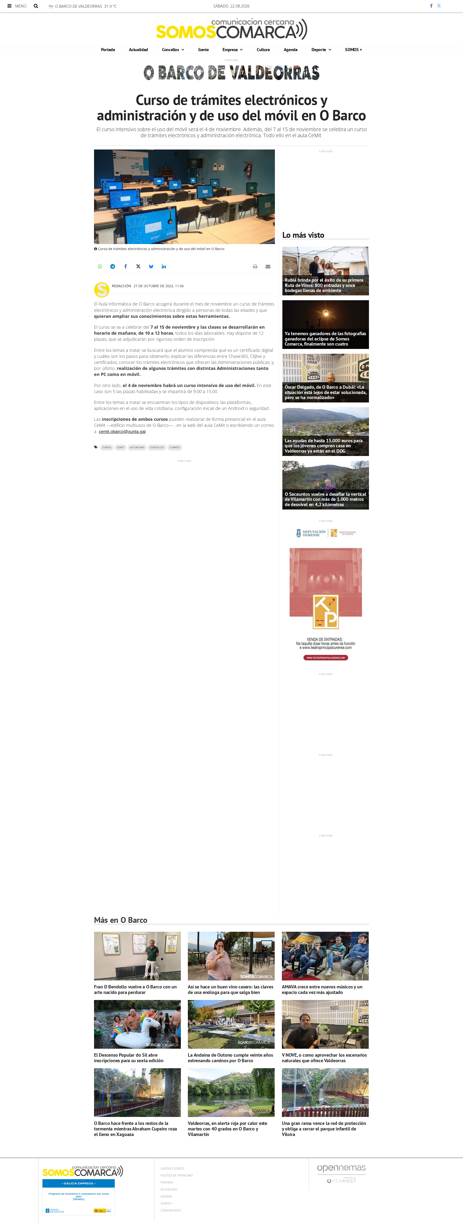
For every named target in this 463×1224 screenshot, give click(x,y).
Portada (108, 49)
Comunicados (171, 1210)
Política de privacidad (177, 1175)
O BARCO (175, 447)
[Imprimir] (255, 266)
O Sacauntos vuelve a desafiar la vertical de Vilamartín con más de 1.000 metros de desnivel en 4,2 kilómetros (325, 499)
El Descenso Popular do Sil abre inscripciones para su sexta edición (128, 1058)
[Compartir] (417, 6)
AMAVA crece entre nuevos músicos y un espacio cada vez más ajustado (322, 989)
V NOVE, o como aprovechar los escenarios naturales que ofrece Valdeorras (324, 1058)
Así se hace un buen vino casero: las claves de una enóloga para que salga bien (230, 989)
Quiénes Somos (172, 1168)
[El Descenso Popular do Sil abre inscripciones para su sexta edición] (137, 1024)
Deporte (319, 49)
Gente (203, 49)
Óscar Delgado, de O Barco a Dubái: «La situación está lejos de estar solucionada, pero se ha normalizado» (326, 392)
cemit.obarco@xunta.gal (122, 431)
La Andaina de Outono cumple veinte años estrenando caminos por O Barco (230, 1058)
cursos (106, 447)
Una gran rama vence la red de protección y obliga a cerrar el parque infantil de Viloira (324, 1128)
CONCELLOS (157, 447)
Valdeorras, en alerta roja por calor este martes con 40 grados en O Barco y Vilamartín (227, 1128)
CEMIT (120, 447)
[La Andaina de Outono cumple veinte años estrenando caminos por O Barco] (231, 1024)
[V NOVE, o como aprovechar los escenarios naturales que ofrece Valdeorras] (325, 1024)
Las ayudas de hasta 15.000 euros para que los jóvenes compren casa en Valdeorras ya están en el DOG (324, 445)
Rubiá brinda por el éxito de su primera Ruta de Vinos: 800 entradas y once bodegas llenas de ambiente (324, 285)
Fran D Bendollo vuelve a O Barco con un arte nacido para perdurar (135, 989)
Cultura (263, 49)
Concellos (171, 49)
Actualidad (138, 49)
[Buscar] (36, 6)
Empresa (231, 49)
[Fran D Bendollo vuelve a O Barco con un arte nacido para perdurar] (137, 956)
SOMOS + (353, 49)
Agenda (291, 49)
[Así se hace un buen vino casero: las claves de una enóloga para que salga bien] (231, 956)
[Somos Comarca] (231, 29)
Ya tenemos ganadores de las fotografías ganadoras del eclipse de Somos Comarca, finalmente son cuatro (325, 338)
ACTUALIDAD (137, 447)
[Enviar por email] (268, 266)
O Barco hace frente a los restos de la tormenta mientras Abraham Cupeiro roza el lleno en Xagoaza (135, 1128)
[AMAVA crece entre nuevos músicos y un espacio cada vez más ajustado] (325, 956)
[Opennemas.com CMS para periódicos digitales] (341, 1174)
